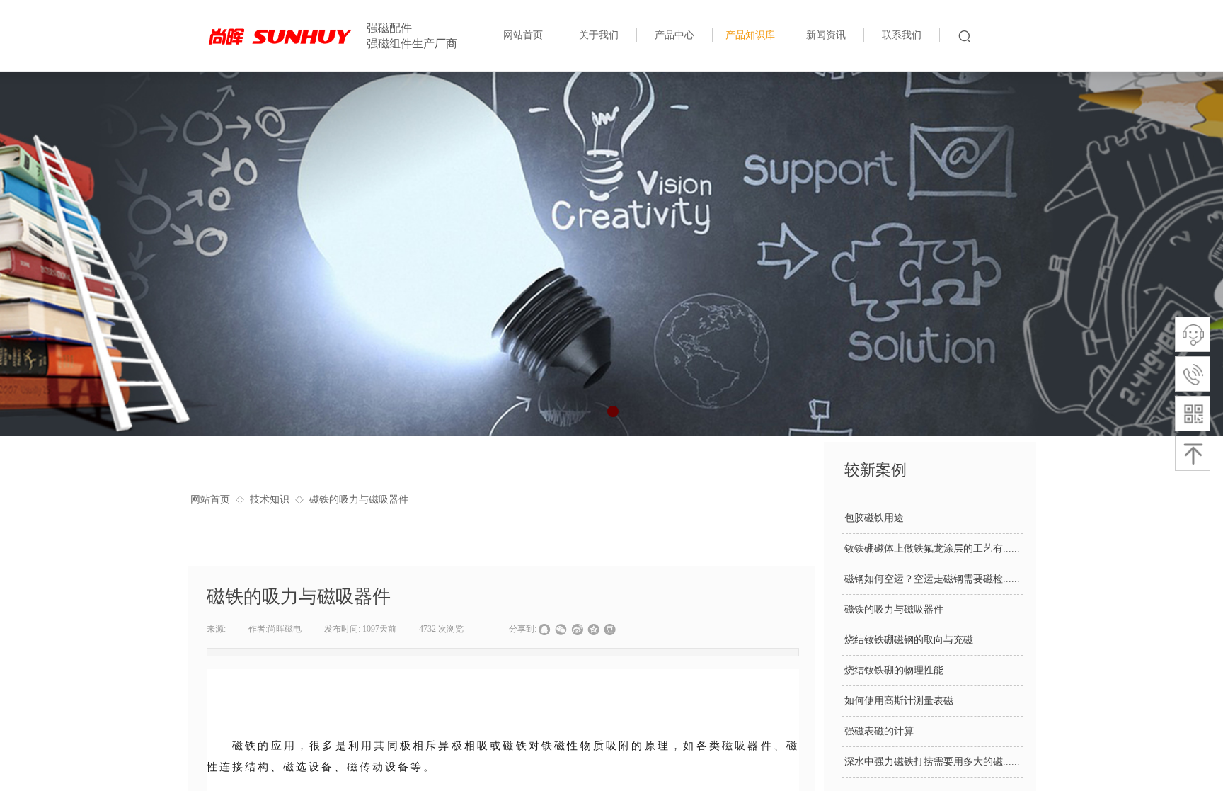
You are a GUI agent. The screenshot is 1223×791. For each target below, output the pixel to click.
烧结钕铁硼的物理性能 (893, 670)
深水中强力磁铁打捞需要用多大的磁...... (932, 761)
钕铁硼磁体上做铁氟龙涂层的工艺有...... (932, 548)
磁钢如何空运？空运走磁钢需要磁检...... (932, 579)
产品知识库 (750, 35)
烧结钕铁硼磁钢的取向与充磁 (908, 639)
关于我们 (599, 35)
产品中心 (674, 35)
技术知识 (269, 499)
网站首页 (210, 499)
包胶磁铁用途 (874, 518)
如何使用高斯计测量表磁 (898, 700)
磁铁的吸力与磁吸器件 (893, 609)
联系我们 (901, 35)
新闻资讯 (826, 35)
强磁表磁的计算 (879, 731)
